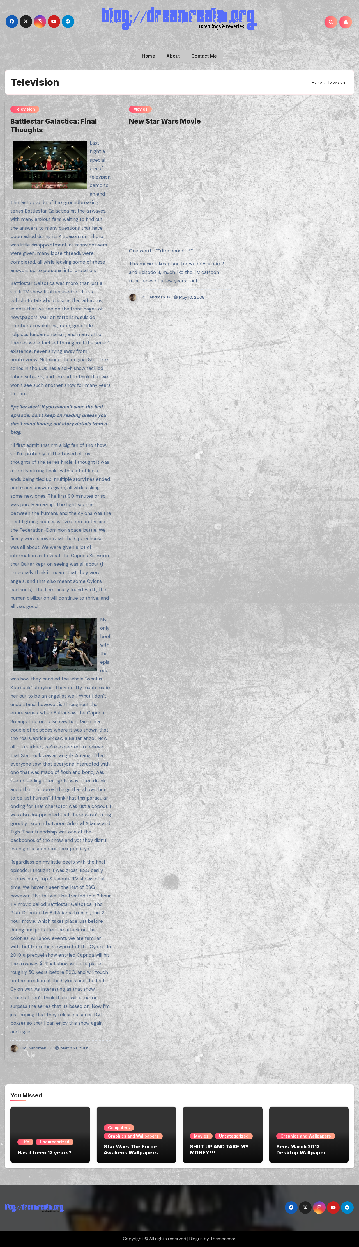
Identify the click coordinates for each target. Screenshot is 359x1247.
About (173, 56)
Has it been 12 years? (44, 1152)
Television (25, 109)
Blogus (196, 1239)
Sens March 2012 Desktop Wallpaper (301, 1150)
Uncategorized (54, 1141)
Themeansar (222, 1239)
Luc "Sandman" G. (36, 1047)
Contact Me (204, 56)
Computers (119, 1127)
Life (25, 1141)
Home (148, 56)
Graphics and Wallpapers (133, 1136)
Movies (140, 109)
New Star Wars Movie (165, 121)
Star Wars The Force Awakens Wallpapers (131, 1150)
